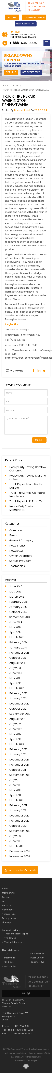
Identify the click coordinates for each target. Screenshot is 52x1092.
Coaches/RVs (37, 962)
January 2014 (18, 647)
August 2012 (17, 719)
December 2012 (19, 703)
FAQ (4, 901)
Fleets (13, 535)
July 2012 (15, 724)
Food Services (37, 953)
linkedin (23, 993)
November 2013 (19, 652)
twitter (28, 993)
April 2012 (15, 739)
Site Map (6, 922)
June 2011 (15, 785)
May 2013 (15, 678)
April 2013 (15, 683)
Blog (15, 85)
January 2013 (18, 698)
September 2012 (19, 714)
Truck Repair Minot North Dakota (25, 486)
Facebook (33, 370)
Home (5, 85)
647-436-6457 (23, 1033)
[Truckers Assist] (26, 7)
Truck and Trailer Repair (16, 933)
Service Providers (20, 561)
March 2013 (16, 688)
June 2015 (15, 586)
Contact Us (8, 909)
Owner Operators (20, 556)
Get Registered (31, 72)
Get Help (12, 17)
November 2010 (19, 820)
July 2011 (14, 780)
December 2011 (19, 759)
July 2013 (15, 668)
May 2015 (15, 591)
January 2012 (18, 754)
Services (6, 897)
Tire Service (10, 937)
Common (15, 530)
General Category (21, 540)
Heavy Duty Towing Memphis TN (22, 508)
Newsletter (16, 550)
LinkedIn (39, 370)
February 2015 (18, 602)
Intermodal (9, 957)
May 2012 (15, 734)
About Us (6, 905)
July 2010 (15, 836)
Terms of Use (9, 913)
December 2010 (19, 815)
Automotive (10, 966)
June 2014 (15, 622)
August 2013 (17, 663)
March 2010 (16, 846)
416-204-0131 (21, 1026)
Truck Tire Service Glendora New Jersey (27, 494)
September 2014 (19, 617)
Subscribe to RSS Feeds (22, 870)
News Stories (17, 545)
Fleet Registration (25, 24)
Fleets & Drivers (10, 950)
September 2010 (19, 831)
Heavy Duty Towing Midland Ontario (27, 477)
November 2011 (19, 764)
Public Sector (37, 957)
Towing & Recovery (14, 942)
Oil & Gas (9, 962)
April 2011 (15, 795)
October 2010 (18, 826)
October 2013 (17, 658)
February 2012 (18, 749)
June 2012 (15, 729)
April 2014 (15, 632)
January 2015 (18, 607)
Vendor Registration (33, 17)
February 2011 (18, 805)
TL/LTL (7, 953)
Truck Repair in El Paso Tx (25, 501)
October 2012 (18, 708)
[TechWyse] (26, 1067)
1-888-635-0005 (23, 43)
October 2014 (18, 612)
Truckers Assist (22, 110)
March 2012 (16, 744)
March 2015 (16, 596)
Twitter (44, 370)
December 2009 (19, 851)
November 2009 (19, 856)
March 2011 (16, 800)
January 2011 (17, 810)
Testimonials (17, 566)
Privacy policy (9, 918)
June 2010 (15, 841)
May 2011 (15, 790)
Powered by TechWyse (26, 1060)
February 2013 (18, 693)
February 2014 (18, 642)
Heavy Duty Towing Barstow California (27, 468)
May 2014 (15, 627)
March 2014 (16, 637)
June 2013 (15, 673)
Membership (8, 892)
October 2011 (17, 770)
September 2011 (19, 775)
